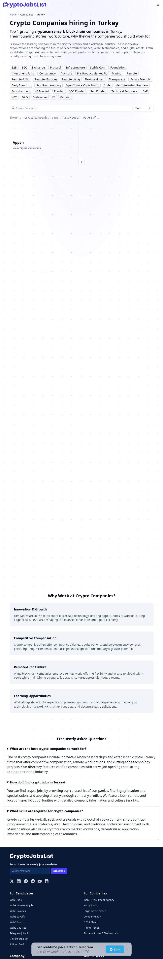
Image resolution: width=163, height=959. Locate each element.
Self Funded (98, 91)
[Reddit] (33, 881)
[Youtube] (40, 881)
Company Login (93, 916)
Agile (107, 85)
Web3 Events (17, 922)
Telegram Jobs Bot (20, 933)
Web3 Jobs (16, 900)
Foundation (117, 67)
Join (117, 949)
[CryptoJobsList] (24, 5)
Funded (59, 91)
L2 (53, 97)
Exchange (38, 67)
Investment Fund (23, 73)
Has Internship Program (132, 85)
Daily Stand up (21, 85)
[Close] (127, 949)
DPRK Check (91, 922)
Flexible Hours (94, 79)
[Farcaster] (47, 881)
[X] (12, 881)
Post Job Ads (91, 905)
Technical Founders (124, 91)
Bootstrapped (21, 91)
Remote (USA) (20, 79)
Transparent (117, 79)
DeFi (145, 91)
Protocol (55, 67)
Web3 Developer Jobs (22, 905)
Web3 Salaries (18, 911)
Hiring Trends (91, 927)
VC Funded (42, 91)
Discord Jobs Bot (19, 939)
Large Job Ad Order (95, 911)
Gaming (65, 97)
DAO (25, 97)
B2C (24, 67)
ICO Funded (77, 91)
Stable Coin (97, 67)
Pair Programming (48, 85)
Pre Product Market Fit (92, 73)
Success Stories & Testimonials (101, 933)
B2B (14, 67)
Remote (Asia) (71, 79)
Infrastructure (75, 67)
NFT (14, 97)
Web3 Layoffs (17, 916)
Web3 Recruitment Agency (99, 900)
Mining (116, 73)
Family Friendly (140, 79)
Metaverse (40, 97)
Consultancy (47, 73)
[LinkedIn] (19, 881)
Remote (132, 73)
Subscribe (59, 871)
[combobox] (143, 108)
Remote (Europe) (46, 79)
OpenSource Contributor (82, 85)
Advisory (66, 73)
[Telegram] (26, 881)
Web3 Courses (18, 927)
